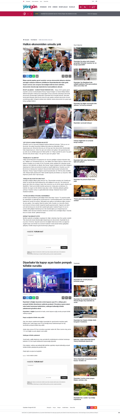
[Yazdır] (37, 76)
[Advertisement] (60, 26)
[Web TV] (93, 1)
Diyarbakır (43, 7)
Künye (54, 407)
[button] (63, 76)
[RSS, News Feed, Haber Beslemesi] (95, 407)
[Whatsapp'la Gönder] (33, 76)
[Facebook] (24, 76)
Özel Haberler (34, 39)
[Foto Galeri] (96, 1)
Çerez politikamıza (90, 412)
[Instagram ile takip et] (92, 407)
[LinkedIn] (30, 76)
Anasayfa (27, 39)
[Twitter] (27, 76)
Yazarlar (72, 7)
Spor (49, 7)
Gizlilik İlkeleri (65, 407)
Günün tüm (92, 13)
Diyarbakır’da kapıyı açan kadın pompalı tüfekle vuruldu (54, 13)
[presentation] (28, 14)
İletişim (59, 407)
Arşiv (41, 1)
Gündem (54, 7)
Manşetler (28, 1)
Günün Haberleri (35, 1)
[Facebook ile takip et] (88, 407)
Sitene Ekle (46, 1)
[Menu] (81, 7)
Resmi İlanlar (63, 7)
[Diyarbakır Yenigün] (30, 7)
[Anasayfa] (23, 1)
